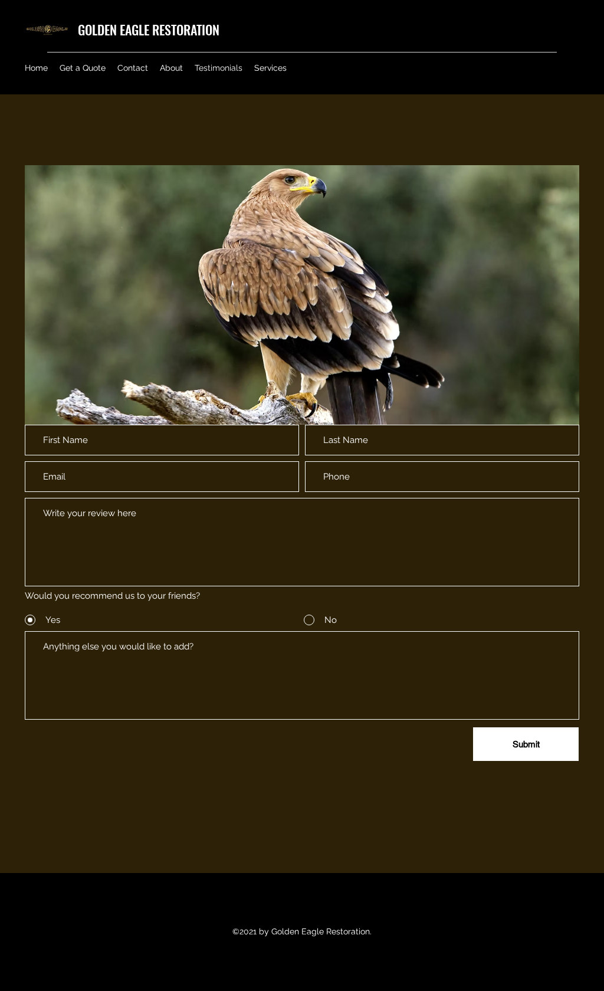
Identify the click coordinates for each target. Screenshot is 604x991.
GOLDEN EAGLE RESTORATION (148, 29)
